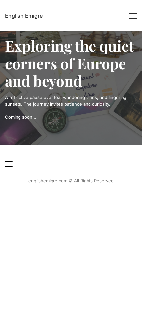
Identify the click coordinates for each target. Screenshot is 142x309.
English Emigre (24, 15)
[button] (133, 16)
